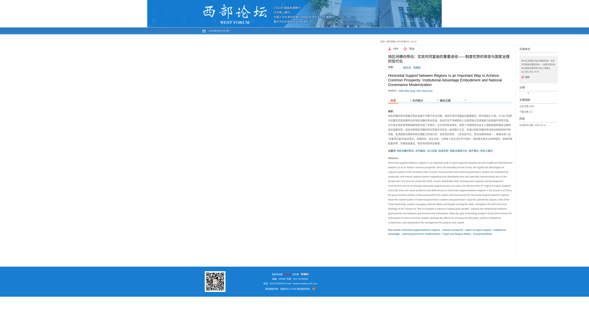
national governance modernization (420, 234)
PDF (395, 48)
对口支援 (432, 151)
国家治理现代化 (458, 151)
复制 (527, 77)
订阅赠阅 (331, 37)
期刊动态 (298, 37)
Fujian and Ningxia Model (456, 234)
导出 (411, 48)
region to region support (478, 230)
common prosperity (452, 230)
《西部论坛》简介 (246, 37)
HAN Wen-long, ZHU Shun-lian (415, 91)
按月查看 (391, 41)
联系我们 (347, 37)
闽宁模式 (474, 151)
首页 (227, 37)
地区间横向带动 (405, 151)
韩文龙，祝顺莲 (412, 67)
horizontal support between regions (421, 230)
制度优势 (443, 151)
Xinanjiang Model (482, 234)
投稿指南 (314, 37)
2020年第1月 (403, 41)
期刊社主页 (212, 37)
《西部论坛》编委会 (275, 37)
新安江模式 (486, 151)
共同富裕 (420, 151)
